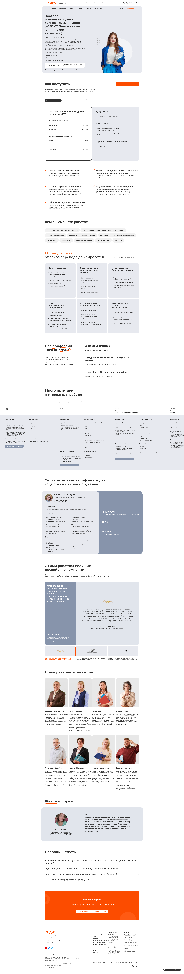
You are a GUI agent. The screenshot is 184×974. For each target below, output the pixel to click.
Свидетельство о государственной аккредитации (56, 961)
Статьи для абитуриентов (99, 940)
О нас (114, 8)
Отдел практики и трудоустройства (128, 940)
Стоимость (88, 8)
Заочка (94, 956)
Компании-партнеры (98, 942)
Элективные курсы (96, 957)
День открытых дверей (69, 70)
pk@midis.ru (110, 130)
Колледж (71, 8)
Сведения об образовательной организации (106, 2)
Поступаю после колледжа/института (74, 100)
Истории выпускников (99, 944)
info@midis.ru (48, 945)
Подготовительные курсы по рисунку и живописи (114, 937)
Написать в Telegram (100, 911)
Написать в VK (84, 911)
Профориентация (112, 942)
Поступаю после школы (53, 100)
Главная (53, 8)
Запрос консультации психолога (131, 953)
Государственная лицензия (51, 960)
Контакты (121, 8)
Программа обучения (52, 70)
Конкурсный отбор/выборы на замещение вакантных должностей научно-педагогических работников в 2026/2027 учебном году (62, 958)
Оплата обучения (52, 954)
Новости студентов (98, 932)
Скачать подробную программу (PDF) (123, 257)
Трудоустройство (128, 937)
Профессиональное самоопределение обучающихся (131, 945)
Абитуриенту (89, 2)
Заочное (79, 8)
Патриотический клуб (129, 957)
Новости (107, 8)
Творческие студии (98, 934)
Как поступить (98, 8)
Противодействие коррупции (51, 967)
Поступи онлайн (112, 944)
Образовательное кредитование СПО (53, 965)
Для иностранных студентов (130, 942)
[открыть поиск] (46, 8)
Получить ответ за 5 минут (172, 969)
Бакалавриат (62, 8)
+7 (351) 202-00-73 (134, 2)
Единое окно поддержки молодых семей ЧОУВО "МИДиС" (58, 963)
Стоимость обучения (113, 946)
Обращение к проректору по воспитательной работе (130, 951)
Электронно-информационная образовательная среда (131, 935)
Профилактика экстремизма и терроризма (54, 969)
